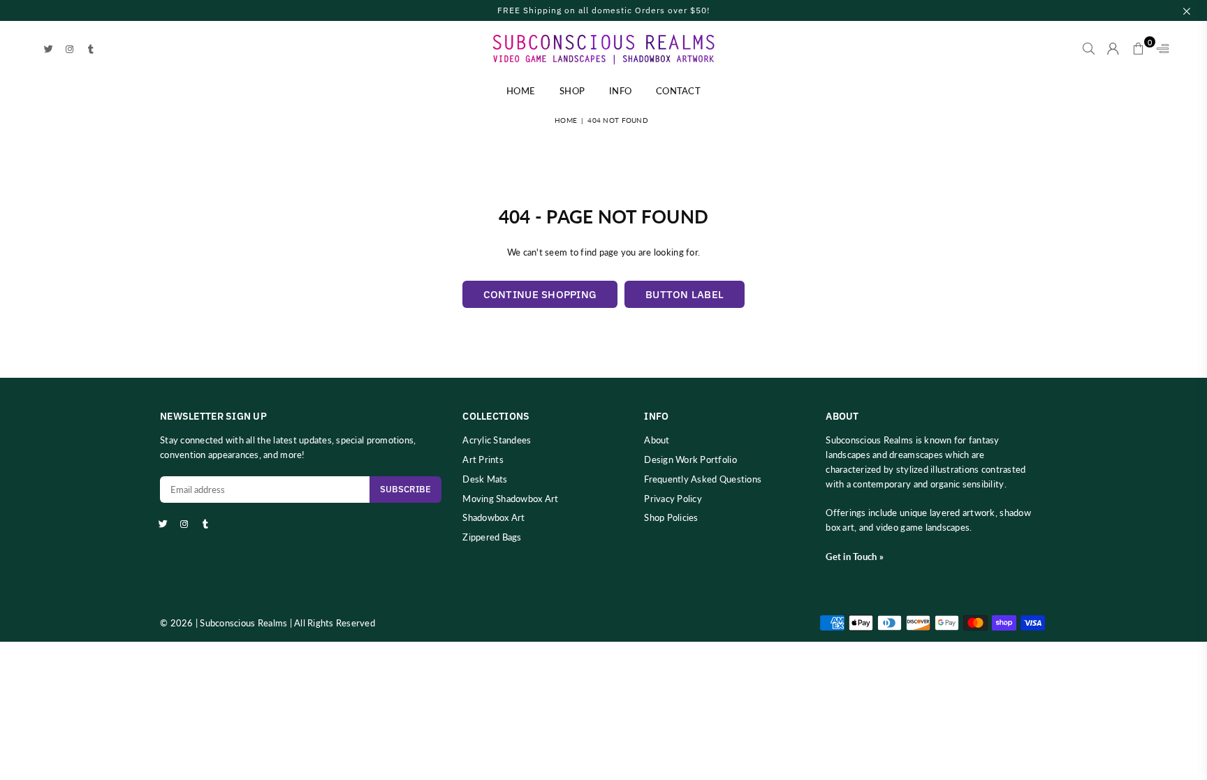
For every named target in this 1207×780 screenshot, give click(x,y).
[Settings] (1159, 48)
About (656, 440)
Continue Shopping (540, 294)
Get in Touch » (855, 556)
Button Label (684, 294)
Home (520, 90)
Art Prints (483, 459)
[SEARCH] (1088, 48)
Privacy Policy (673, 498)
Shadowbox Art (493, 517)
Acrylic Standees (496, 440)
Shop (572, 90)
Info (620, 90)
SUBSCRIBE (405, 489)
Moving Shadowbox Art (510, 498)
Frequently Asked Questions (702, 479)
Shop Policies (671, 517)
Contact (678, 90)
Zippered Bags (491, 537)
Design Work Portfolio (690, 459)
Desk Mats (484, 479)
